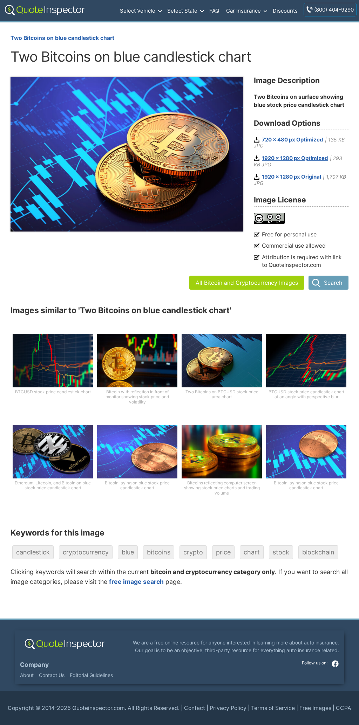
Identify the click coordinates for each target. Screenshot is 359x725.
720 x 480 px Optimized (292, 140)
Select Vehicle (137, 10)
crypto (193, 552)
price (223, 552)
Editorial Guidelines (91, 675)
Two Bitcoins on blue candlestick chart (62, 38)
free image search (136, 581)
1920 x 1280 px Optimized (295, 158)
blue (128, 552)
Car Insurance (243, 10)
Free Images (315, 708)
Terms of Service (273, 708)
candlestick (33, 552)
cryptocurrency (86, 552)
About (27, 675)
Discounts (285, 10)
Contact (194, 708)
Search (333, 282)
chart (252, 552)
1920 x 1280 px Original (291, 177)
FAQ (214, 10)
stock (281, 552)
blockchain (318, 552)
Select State (182, 10)
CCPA (343, 708)
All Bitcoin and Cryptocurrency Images (247, 282)
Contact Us (52, 675)
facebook (335, 664)
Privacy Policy (228, 708)
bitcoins (158, 552)
